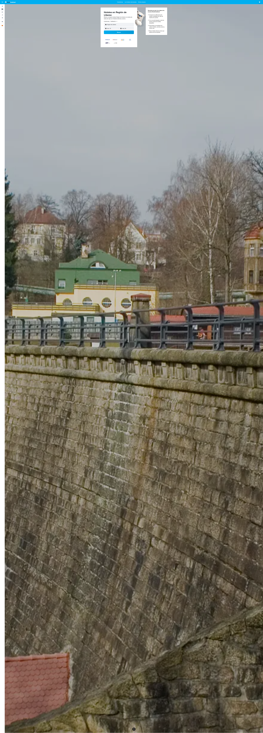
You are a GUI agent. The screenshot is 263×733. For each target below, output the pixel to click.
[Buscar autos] (2, 12)
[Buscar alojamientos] (2, 9)
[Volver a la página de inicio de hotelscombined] (10, 2)
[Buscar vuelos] (2, 6)
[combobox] (110, 21)
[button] (2, 2)
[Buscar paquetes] (2, 15)
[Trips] (2, 21)
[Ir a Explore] (2, 17)
